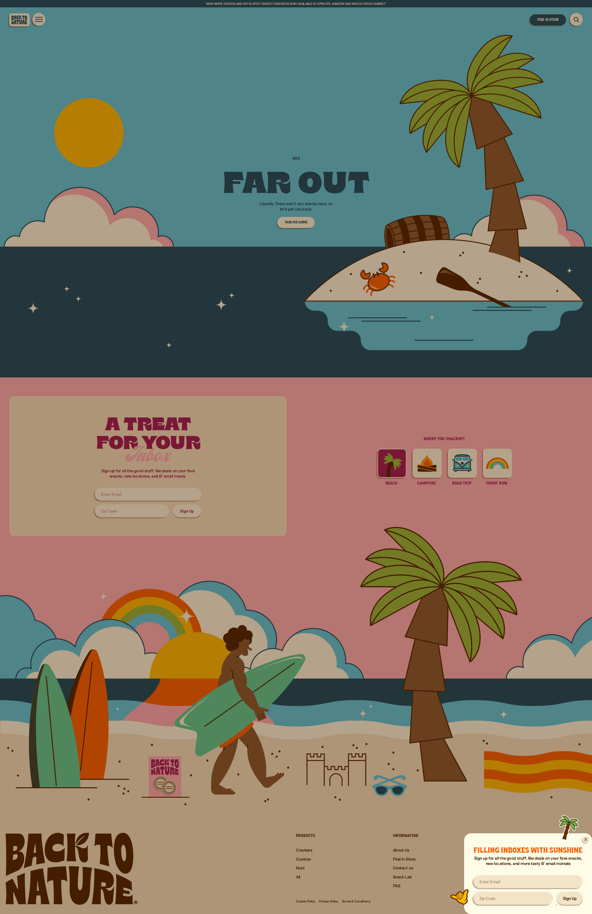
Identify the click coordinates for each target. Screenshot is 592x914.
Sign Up (570, 898)
